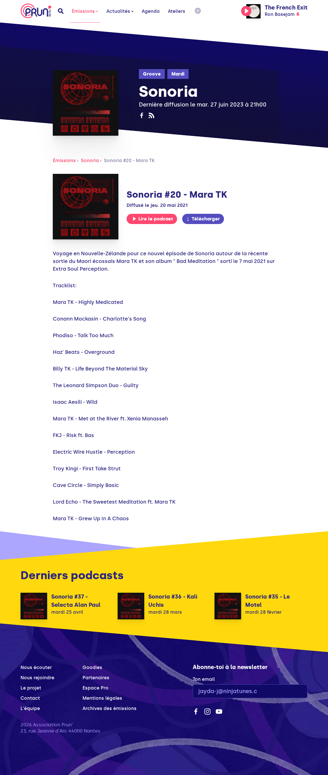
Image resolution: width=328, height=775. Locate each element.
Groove (152, 74)
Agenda (151, 11)
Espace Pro (95, 688)
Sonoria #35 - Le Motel (267, 600)
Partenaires (96, 678)
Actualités (118, 11)
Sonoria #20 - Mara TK (129, 160)
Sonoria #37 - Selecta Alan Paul (75, 600)
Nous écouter (36, 667)
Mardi (177, 74)
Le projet (30, 688)
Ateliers (176, 11)
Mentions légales (102, 698)
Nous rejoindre (37, 678)
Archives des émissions (110, 708)
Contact (30, 698)
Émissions (83, 11)
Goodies (92, 667)
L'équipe (30, 708)
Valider (289, 691)
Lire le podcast (155, 219)
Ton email (204, 679)
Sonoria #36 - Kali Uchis (172, 600)
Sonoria (90, 160)
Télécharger (206, 219)
